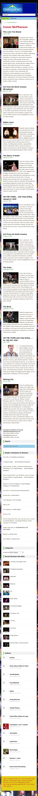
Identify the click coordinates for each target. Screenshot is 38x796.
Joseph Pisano (15, 708)
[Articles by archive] (6, 661)
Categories (6, 552)
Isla (11, 591)
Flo (9, 504)
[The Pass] (6, 623)
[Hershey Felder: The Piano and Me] (6, 646)
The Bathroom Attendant (17, 457)
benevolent (13, 18)
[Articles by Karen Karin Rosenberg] (6, 770)
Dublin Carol (8, 122)
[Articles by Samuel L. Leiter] (6, 761)
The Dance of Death (11, 156)
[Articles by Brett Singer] (6, 753)
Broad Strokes (13, 598)
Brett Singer (14, 750)
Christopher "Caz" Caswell (19, 724)
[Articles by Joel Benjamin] (6, 678)
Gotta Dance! (15, 495)
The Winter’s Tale (14, 613)
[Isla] (6, 594)
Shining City (8, 379)
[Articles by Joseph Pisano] (6, 711)
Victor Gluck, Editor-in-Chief (19, 666)
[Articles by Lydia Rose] (6, 745)
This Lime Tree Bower (12, 32)
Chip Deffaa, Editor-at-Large (19, 716)
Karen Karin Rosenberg (18, 766)
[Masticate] (6, 587)
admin (12, 691)
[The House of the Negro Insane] (6, 564)
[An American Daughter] (6, 609)
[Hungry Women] (6, 638)
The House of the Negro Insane (18, 561)
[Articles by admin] (6, 694)
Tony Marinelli (14, 683)
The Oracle (14, 522)
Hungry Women (14, 635)
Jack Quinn (13, 733)
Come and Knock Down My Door (20, 490)
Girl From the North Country (15, 234)
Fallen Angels (17, 509)
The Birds (7, 307)
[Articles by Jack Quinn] (6, 736)
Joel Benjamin (14, 674)
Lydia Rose (13, 741)
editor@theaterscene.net (10, 435)
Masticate (12, 584)
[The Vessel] (6, 631)
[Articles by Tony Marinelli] (6, 686)
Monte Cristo (13, 534)
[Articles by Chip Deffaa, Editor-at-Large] (6, 720)
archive (12, 657)
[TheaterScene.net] (19, 8)
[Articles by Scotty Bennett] (6, 703)
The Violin (7, 267)
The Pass (12, 620)
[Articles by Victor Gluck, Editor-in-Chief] (6, 669)
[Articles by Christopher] (6, 728)
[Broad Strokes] (6, 601)
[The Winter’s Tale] (6, 616)
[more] (15, 81)
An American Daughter (16, 606)
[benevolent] (6, 579)
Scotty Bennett (15, 699)
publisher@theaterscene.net (11, 431)
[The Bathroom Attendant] (6, 572)
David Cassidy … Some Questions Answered (17, 462)
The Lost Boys (17, 500)
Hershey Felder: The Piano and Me (19, 643)
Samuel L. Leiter (15, 758)
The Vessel (13, 628)
